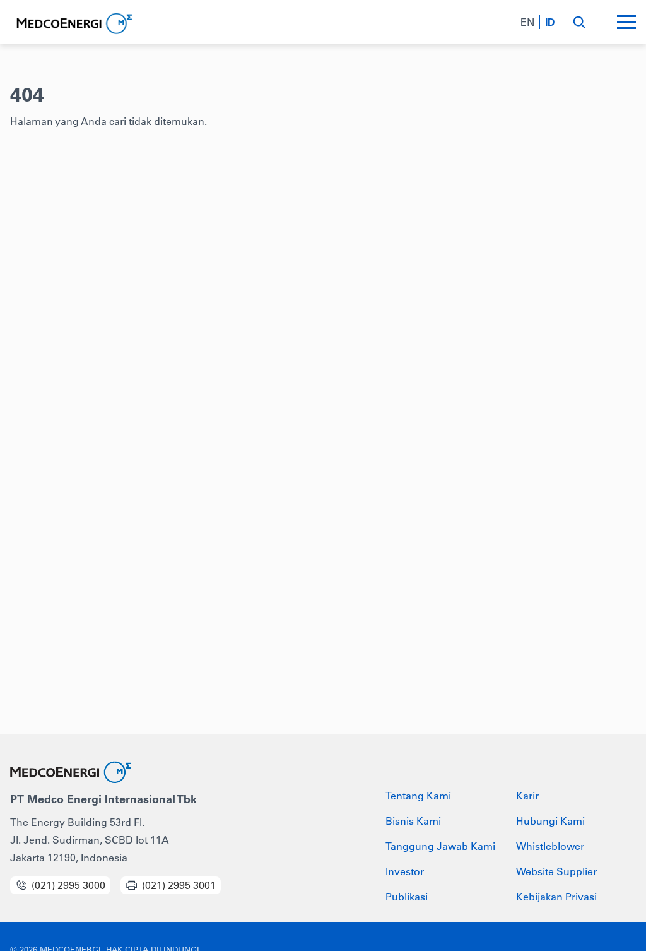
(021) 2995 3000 (68, 885)
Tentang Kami (418, 795)
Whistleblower (550, 846)
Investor (404, 871)
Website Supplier (556, 871)
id (550, 22)
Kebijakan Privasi (556, 896)
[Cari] (578, 22)
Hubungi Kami (550, 821)
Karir (527, 795)
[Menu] (626, 22)
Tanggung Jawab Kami (440, 846)
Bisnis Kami (413, 821)
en (527, 22)
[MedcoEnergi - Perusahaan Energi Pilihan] (73, 23)
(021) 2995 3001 (179, 885)
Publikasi (406, 896)
